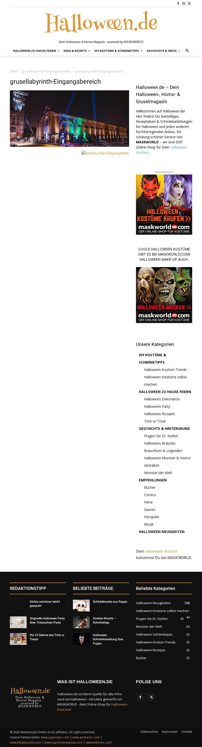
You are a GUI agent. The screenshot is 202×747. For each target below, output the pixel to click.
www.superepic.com (55, 737)
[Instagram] (183, 3)
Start (13, 71)
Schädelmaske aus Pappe (110, 601)
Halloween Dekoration (162, 399)
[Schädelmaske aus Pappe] (81, 605)
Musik (148, 524)
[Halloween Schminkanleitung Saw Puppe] (81, 639)
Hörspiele (151, 517)
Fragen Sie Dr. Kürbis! (161, 436)
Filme (148, 502)
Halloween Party (157, 406)
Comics (150, 494)
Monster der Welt (158, 472)
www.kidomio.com (99, 742)
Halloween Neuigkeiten (162, 531)
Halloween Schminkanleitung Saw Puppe (108, 639)
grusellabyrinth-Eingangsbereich (46, 71)
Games (149, 509)
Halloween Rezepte (159, 413)
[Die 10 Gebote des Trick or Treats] (18, 639)
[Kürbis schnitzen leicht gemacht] (18, 605)
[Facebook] (178, 3)
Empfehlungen (153, 480)
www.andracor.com (86, 737)
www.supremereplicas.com (64, 742)
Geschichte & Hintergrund (164, 428)
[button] (187, 51)
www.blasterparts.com (25, 742)
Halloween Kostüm (161, 551)
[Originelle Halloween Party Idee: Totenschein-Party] (18, 622)
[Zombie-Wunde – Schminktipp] (81, 622)
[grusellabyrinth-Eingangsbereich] (69, 145)
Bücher (149, 487)
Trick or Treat (155, 421)
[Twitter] (189, 3)
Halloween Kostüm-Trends (165, 369)
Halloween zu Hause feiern (165, 391)
